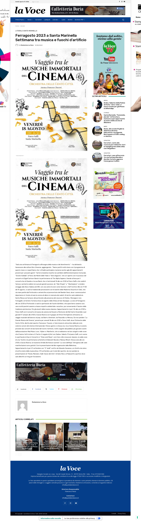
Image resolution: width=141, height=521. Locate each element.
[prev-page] (16, 454)
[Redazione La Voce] (17, 45)
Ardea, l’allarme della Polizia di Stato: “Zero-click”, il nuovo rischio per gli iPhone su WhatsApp (27, 445)
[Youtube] (124, 1)
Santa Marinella (30, 31)
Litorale (22, 26)
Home (17, 26)
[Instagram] (122, 1)
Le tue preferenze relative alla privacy (79, 518)
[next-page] (20, 454)
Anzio (75, 438)
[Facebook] (119, 1)
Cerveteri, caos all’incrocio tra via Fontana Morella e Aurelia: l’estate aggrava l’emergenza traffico (114, 158)
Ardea (27, 440)
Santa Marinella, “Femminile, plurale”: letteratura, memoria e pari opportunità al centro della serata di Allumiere (51, 444)
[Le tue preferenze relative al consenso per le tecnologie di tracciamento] (137, 517)
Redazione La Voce (27, 45)
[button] (123, 19)
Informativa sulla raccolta (51, 518)
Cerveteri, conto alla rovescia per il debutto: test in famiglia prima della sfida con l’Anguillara (114, 145)
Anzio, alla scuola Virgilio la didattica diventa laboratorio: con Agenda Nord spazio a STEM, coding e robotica (75, 444)
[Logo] (30, 10)
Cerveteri (107, 140)
